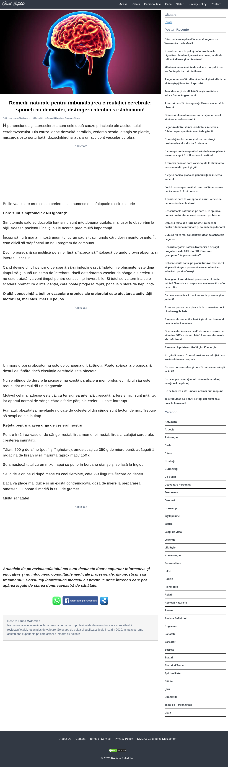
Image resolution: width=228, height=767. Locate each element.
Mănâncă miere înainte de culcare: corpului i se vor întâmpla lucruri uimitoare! (194, 69)
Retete (169, 610)
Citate (168, 453)
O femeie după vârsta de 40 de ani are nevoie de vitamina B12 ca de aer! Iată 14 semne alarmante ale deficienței (194, 335)
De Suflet (170, 476)
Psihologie (171, 586)
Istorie (168, 523)
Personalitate (152, 4)
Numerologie (173, 555)
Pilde (168, 4)
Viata (168, 712)
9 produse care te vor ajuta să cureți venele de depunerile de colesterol (193, 201)
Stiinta (169, 681)
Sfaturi (180, 4)
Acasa (123, 4)
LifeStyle (170, 547)
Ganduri (170, 500)
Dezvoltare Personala (178, 484)
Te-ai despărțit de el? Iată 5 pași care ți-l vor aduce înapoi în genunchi (191, 93)
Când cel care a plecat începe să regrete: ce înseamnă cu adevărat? (191, 41)
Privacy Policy (197, 4)
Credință (170, 461)
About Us (65, 738)
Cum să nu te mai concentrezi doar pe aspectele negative (194, 236)
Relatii (136, 4)
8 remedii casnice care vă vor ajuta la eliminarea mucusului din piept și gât (194, 165)
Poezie (169, 578)
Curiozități (171, 468)
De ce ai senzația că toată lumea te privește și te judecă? (194, 297)
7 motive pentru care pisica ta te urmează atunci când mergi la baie (194, 309)
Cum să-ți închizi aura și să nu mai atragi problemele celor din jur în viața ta (190, 141)
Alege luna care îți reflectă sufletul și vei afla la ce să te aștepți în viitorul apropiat (195, 81)
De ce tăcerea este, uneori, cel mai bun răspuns (194, 391)
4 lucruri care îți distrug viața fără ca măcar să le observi (194, 105)
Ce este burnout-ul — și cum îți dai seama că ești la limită (195, 369)
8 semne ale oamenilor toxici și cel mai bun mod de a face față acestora (194, 321)
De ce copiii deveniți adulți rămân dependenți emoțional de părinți (192, 381)
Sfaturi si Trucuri (175, 665)
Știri (167, 689)
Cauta (168, 22)
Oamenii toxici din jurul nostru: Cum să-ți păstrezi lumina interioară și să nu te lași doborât (195, 225)
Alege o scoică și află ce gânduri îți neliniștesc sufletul (193, 177)
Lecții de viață (173, 531)
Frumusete (171, 492)
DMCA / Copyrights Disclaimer (156, 738)
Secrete (169, 649)
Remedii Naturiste (176, 602)
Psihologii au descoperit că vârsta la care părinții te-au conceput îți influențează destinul (195, 153)
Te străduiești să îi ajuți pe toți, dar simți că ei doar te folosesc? (192, 400)
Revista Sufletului (175, 618)
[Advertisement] (80, 174)
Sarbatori (170, 641)
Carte (168, 445)
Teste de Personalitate (178, 704)
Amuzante (171, 421)
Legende (170, 539)
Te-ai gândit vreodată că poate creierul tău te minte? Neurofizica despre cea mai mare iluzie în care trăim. (195, 283)
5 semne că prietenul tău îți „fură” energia (190, 347)
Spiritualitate (172, 673)
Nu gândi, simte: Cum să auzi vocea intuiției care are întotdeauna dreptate (195, 357)
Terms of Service (100, 738)
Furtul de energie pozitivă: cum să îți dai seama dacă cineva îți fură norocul (194, 189)
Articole (169, 429)
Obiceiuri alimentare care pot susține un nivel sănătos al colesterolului (193, 117)
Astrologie (171, 437)
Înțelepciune (172, 515)
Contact (216, 4)
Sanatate (170, 633)
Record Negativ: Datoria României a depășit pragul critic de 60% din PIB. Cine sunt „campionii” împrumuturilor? (192, 251)
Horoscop (171, 508)
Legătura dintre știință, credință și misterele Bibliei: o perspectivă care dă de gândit (192, 129)
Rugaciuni (171, 626)
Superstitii (171, 696)
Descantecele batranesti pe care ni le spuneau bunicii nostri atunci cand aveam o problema (193, 213)
